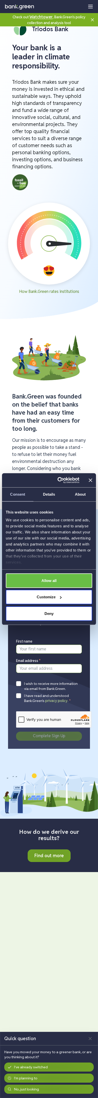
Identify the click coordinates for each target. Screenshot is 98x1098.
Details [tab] (49, 494)
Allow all (49, 580)
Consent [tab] (17, 494)
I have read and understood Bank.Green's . (47, 698)
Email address (28, 660)
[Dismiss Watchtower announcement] (92, 19)
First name (24, 641)
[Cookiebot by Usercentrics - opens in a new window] (59, 480)
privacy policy (56, 700)
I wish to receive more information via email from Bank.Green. (51, 686)
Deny (49, 613)
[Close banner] (90, 480)
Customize (46, 597)
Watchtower (41, 17)
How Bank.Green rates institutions (49, 291)
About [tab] (80, 494)
